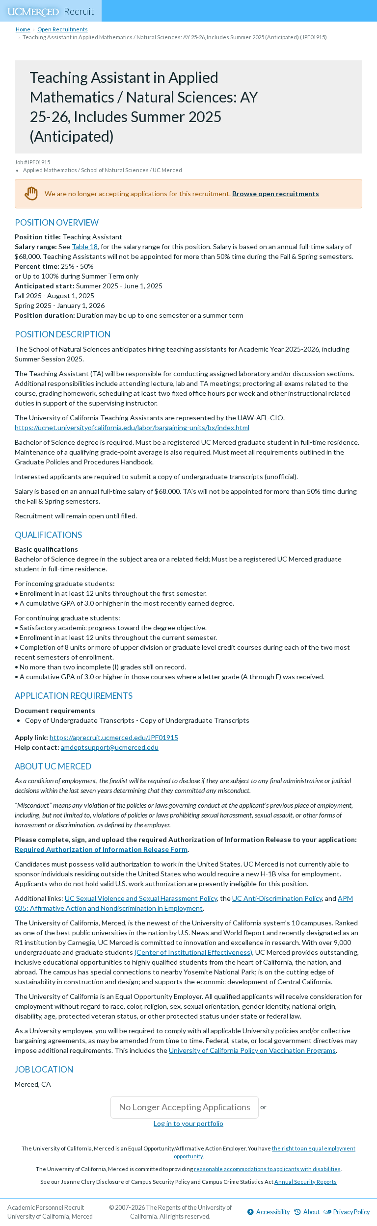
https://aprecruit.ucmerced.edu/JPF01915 (114, 737)
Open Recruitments (62, 29)
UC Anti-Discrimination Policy (277, 898)
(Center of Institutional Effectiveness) (193, 952)
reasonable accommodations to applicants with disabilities (267, 1169)
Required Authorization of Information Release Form (101, 849)
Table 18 (85, 246)
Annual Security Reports (305, 1181)
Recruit (79, 11)
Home (23, 29)
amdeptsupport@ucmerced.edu (110, 747)
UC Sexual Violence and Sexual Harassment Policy (141, 898)
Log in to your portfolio (188, 1123)
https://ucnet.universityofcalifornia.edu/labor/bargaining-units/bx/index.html (132, 427)
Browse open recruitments (275, 193)
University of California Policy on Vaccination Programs (252, 1050)
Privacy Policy (351, 1212)
